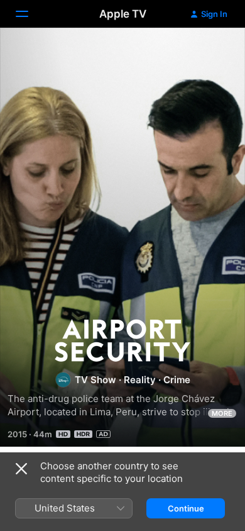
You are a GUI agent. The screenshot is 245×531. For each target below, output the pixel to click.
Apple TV (122, 14)
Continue (186, 508)
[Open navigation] (29, 14)
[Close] (21, 468)
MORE (222, 413)
